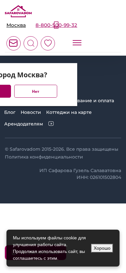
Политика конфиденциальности (44, 157)
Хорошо (102, 248)
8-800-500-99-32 (56, 25)
